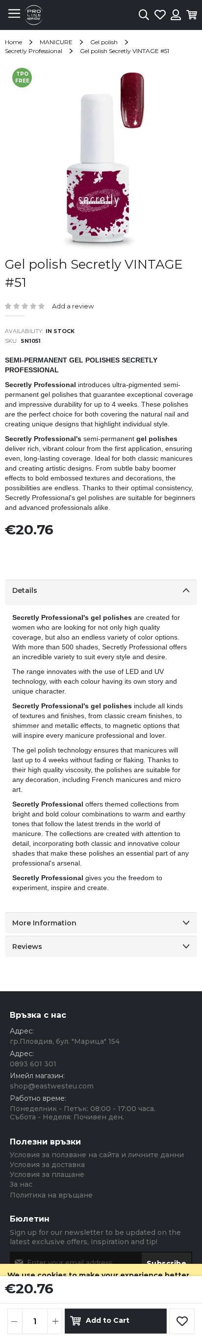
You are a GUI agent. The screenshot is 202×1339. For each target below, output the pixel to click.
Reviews (27, 946)
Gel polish (104, 42)
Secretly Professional (33, 51)
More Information (44, 923)
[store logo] (34, 15)
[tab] (101, 592)
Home (13, 42)
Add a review (73, 306)
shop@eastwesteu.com (52, 1086)
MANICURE (56, 42)
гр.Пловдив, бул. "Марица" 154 (65, 1041)
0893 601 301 (33, 1064)
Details (24, 590)
